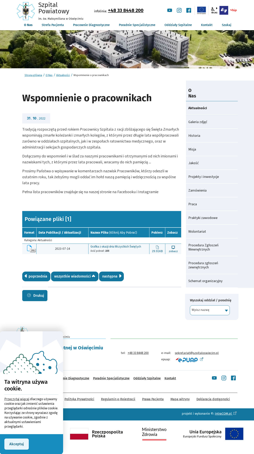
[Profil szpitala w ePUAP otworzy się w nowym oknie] (189, 360)
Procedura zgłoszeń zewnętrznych (203, 265)
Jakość (193, 163)
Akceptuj (16, 444)
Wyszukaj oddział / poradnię (210, 300)
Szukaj (226, 25)
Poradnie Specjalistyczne (111, 378)
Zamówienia (197, 190)
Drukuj (38, 295)
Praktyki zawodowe (202, 217)
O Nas (49, 75)
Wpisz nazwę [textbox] (200, 310)
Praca (192, 204)
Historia (194, 135)
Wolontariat (197, 231)
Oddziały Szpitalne (147, 378)
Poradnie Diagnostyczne (72, 378)
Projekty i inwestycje (203, 176)
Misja (192, 149)
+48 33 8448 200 (125, 10)
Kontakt (170, 378)
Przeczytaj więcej (16, 399)
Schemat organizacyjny (205, 281)
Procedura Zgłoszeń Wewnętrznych (203, 247)
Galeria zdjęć (197, 122)
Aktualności (63, 75)
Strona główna (33, 75)
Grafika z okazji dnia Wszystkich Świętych (115, 247)
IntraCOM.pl (224, 413)
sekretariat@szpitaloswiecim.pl (197, 353)
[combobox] (210, 310)
